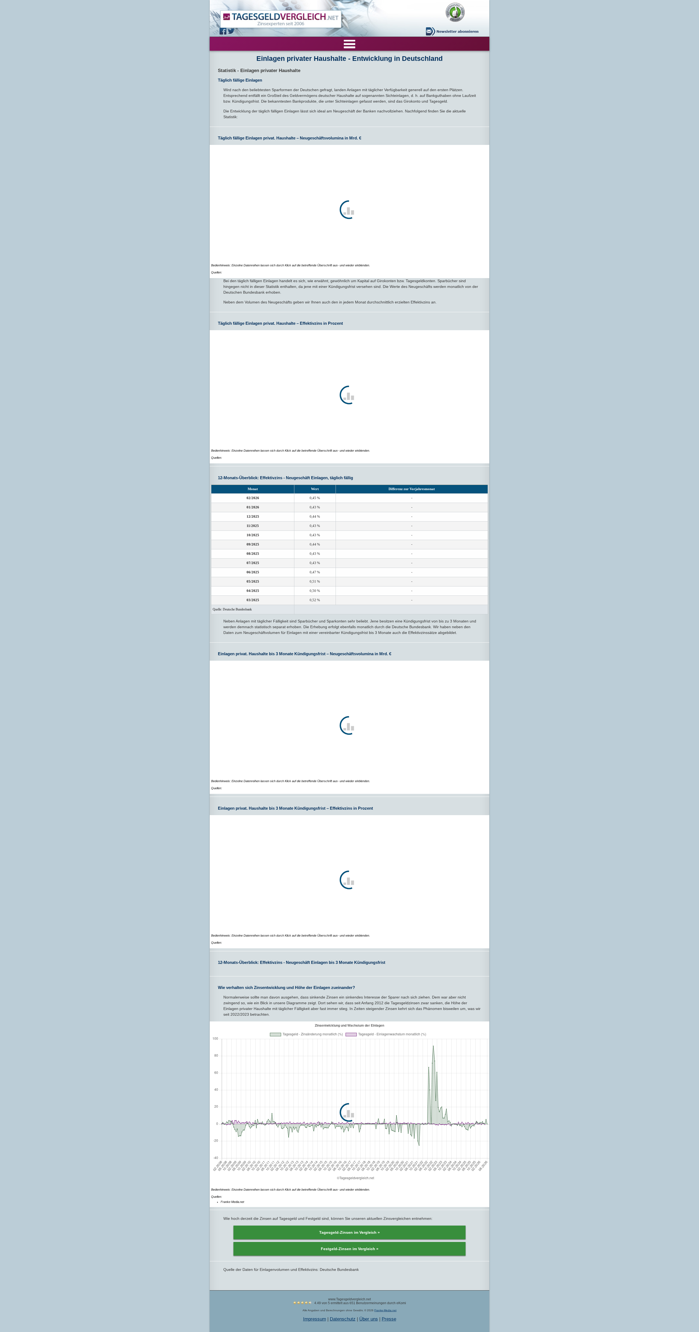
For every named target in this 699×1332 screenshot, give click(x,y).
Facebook (224, 31)
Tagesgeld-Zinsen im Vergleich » (349, 1232)
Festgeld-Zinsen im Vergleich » (349, 1249)
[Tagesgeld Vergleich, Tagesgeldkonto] (274, 18)
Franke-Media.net (385, 1310)
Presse (389, 1319)
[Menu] (349, 43)
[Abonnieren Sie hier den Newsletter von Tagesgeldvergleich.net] (453, 31)
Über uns (368, 1319)
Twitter (232, 31)
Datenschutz (343, 1319)
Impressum (314, 1319)
